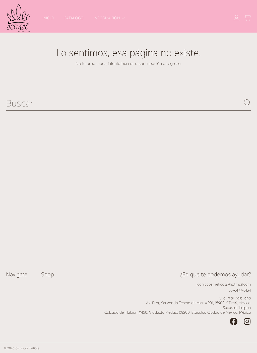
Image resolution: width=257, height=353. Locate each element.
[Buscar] (247, 102)
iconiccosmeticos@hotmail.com (224, 284)
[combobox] (128, 103)
